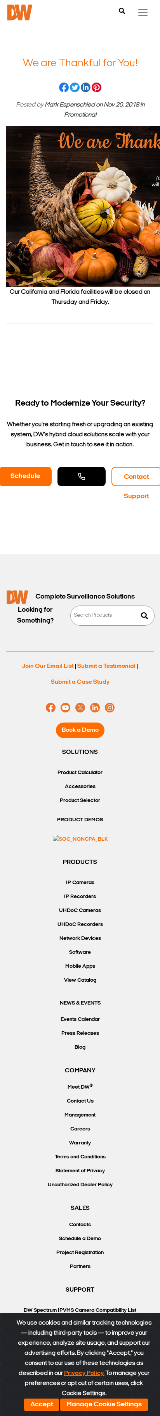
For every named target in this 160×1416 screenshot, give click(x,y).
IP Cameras (80, 883)
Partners (80, 1267)
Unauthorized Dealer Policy (80, 1185)
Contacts (80, 1225)
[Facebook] (51, 707)
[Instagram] (110, 707)
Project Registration (80, 1253)
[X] (80, 707)
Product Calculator (80, 773)
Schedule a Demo (80, 1239)
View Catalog (80, 980)
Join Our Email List (48, 666)
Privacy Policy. (84, 1373)
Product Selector (80, 800)
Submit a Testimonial (106, 666)
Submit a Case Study (80, 682)
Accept (41, 1404)
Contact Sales (81, 476)
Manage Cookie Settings (104, 1404)
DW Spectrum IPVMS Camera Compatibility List (80, 1310)
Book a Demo (80, 730)
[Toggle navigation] (143, 12)
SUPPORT (80, 1290)
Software (80, 952)
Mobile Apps (80, 966)
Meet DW (80, 1087)
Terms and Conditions (80, 1157)
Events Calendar (80, 1019)
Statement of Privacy (80, 1171)
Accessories (80, 787)
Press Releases (80, 1033)
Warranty (80, 1143)
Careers (80, 1129)
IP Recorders (80, 897)
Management (80, 1115)
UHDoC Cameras (80, 911)
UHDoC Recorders (80, 924)
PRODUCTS (80, 862)
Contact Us (80, 1101)
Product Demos (80, 820)
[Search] (122, 12)
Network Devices (80, 938)
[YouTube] (65, 707)
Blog (80, 1047)
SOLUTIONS (80, 752)
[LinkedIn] (95, 707)
